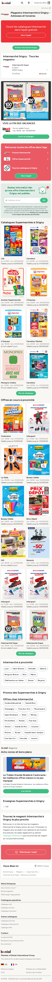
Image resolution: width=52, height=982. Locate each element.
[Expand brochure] (26, 100)
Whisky (34, 715)
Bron (24, 675)
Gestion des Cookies (34, 972)
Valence (43, 669)
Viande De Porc (21, 727)
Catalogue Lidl (6, 904)
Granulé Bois (30, 703)
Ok (44, 200)
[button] (26, 111)
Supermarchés (32, 872)
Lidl (6, 806)
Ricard (17, 733)
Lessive (34, 738)
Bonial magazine (7, 891)
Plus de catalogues (26, 393)
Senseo (8, 727)
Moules (22, 721)
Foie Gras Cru (10, 738)
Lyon (7, 669)
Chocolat (23, 738)
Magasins (19, 872)
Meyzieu (41, 680)
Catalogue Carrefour (8, 911)
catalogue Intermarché (12, 836)
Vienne (31, 680)
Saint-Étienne (18, 669)
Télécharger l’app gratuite (10, 895)
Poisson (8, 733)
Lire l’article (26, 791)
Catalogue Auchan (8, 921)
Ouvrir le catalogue (26, 137)
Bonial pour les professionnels (12, 941)
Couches (34, 727)
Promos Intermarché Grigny (26, 48)
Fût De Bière (10, 721)
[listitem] (13, 245)
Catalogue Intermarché (10, 924)
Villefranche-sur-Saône (14, 680)
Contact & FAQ (6, 937)
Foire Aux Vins (24, 709)
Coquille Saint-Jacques (33, 733)
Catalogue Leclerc (8, 908)
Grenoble (32, 669)
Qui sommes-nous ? (8, 888)
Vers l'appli (26, 35)
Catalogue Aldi (6, 928)
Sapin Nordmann (11, 715)
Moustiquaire (39, 709)
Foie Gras (32, 721)
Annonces (44, 8)
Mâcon (33, 675)
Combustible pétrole (13, 703)
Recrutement (6, 944)
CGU (3, 972)
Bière (24, 715)
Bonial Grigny (8, 872)
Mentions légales (7, 969)
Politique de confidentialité (36, 969)
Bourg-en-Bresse (12, 675)
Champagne (9, 709)
